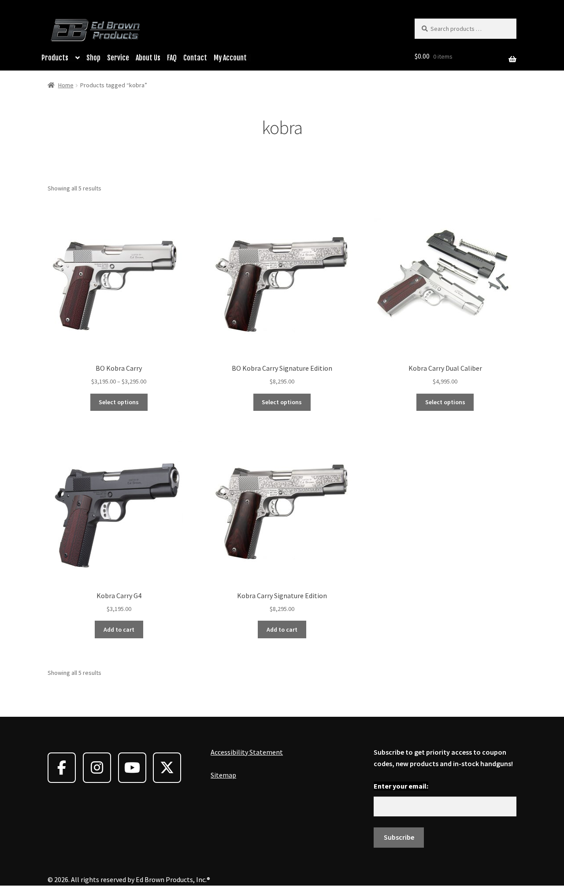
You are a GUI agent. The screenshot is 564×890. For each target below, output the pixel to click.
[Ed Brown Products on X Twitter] (167, 767)
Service (118, 58)
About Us (148, 58)
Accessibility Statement (247, 752)
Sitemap (223, 775)
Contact (195, 58)
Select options (119, 402)
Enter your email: (401, 786)
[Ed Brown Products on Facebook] (62, 767)
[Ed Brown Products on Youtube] (132, 767)
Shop (93, 58)
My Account (230, 58)
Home (66, 85)
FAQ (172, 58)
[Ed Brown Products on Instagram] (97, 767)
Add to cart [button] (119, 629)
